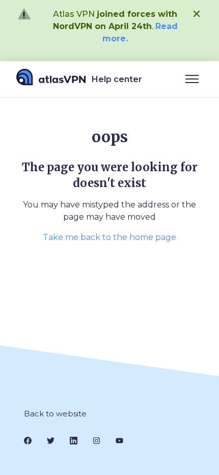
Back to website (55, 413)
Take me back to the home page (109, 237)
